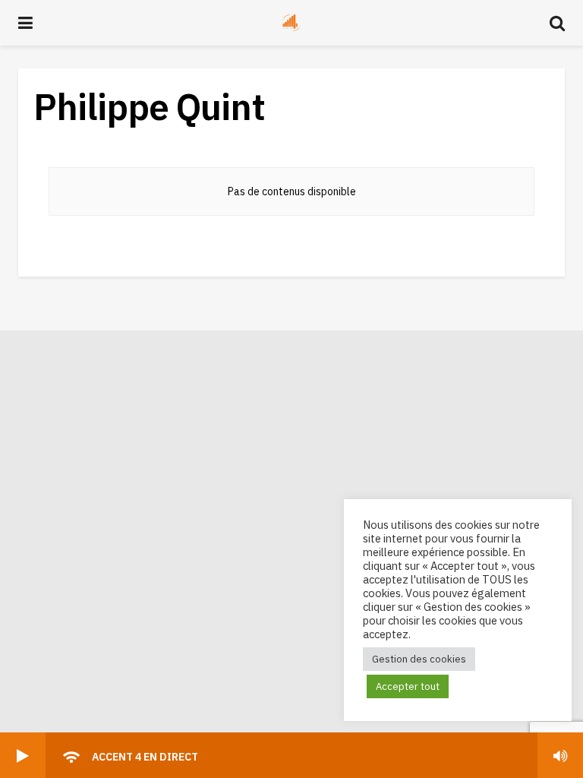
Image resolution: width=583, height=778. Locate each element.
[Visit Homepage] (291, 23)
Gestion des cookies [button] (419, 659)
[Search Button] (557, 23)
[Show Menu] (25, 23)
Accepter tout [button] (408, 686)
